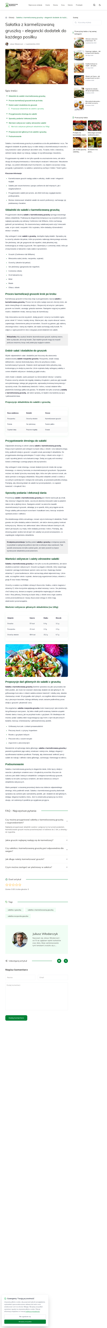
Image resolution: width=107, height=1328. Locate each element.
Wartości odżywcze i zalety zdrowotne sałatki (27, 123)
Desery (55, 5)
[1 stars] (6, 884)
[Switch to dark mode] (100, 5)
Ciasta (47, 5)
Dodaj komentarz (16, 1018)
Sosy (63, 5)
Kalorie (70, 5)
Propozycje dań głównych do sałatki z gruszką (27, 132)
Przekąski (79, 5)
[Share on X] (66, 961)
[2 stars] (10, 884)
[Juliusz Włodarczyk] (6, 44)
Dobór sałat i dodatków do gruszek (23, 105)
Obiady (11, 17)
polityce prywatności (33, 1311)
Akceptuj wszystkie (25, 1322)
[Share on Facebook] (59, 961)
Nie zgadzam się (25, 1316)
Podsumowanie (15, 136)
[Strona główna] (6, 17)
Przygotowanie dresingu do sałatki (23, 114)
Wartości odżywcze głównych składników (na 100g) (30, 127)
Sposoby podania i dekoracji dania (23, 118)
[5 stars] (19, 884)
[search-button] (94, 5)
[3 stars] (13, 884)
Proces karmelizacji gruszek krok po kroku (26, 101)
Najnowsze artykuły (35, 5)
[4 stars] (16, 884)
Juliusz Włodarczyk (16, 44)
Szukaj (75, 17)
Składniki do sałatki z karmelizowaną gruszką (27, 96)
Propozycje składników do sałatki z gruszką (27, 109)
